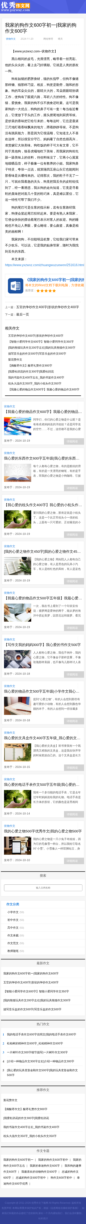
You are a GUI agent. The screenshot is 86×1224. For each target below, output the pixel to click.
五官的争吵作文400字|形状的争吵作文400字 (47, 307)
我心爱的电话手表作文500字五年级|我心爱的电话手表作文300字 (43, 785)
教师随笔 (15, 951)
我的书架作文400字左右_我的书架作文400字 (36, 377)
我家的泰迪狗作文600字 (45, 1165)
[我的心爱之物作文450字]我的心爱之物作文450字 (43, 552)
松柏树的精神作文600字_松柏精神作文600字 (35, 1043)
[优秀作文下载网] (16, 10)
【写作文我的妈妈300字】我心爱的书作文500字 (42, 645)
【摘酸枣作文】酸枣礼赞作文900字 (30, 365)
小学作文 (15, 912)
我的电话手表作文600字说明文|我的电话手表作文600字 (41, 1034)
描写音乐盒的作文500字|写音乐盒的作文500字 (37, 353)
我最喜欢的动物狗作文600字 (39, 1171)
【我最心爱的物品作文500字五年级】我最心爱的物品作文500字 (43, 598)
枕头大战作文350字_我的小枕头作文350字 (34, 383)
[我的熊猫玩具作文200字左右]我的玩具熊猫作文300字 (41, 347)
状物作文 (11, 38)
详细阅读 (72, 441)
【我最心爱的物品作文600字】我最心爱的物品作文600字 (43, 389)
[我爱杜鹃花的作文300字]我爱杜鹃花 (31, 371)
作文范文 (15, 943)
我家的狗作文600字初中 (53, 1159)
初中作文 (15, 919)
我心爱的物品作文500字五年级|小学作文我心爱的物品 (43, 691)
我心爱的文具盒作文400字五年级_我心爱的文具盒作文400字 (43, 738)
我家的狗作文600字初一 (18, 1159)
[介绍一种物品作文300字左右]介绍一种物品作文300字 (40, 1061)
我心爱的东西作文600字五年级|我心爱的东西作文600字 (43, 458)
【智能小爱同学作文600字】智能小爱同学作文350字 (41, 341)
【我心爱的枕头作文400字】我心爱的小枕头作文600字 (43, 505)
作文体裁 (15, 935)
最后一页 (22, 314)
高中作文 (15, 927)
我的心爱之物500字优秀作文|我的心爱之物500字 (43, 831)
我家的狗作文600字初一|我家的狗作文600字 (31, 973)
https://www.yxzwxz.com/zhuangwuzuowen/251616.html (44, 265)
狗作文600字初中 (61, 1177)
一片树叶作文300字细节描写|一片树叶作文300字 (37, 1052)
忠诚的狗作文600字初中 (31, 1177)
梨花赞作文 (15, 359)
